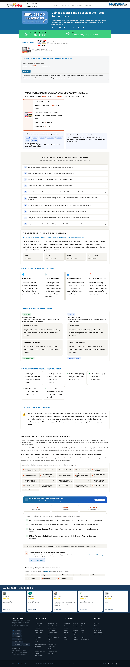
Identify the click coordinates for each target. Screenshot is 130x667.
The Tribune (38, 628)
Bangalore (75, 623)
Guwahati (66, 630)
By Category (64, 5)
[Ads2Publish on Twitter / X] (112, 663)
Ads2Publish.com (20, 663)
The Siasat (50, 649)
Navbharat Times (52, 651)
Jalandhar (66, 632)
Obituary (27, 644)
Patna (74, 637)
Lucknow (75, 635)
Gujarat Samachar (39, 646)
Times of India (38, 623)
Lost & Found (18, 644)
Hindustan (38, 635)
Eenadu (37, 639)
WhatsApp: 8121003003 (110, 1)
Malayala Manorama (40, 644)
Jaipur (74, 632)
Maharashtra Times (40, 651)
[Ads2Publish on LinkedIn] (116, 663)
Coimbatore (67, 628)
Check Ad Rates (77, 5)
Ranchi (65, 639)
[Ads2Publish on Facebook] (108, 663)
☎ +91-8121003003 (37, 560)
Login (126, 1)
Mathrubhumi (52, 644)
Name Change (18, 641)
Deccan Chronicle (52, 626)
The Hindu (37, 626)
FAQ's (95, 626)
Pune (82, 637)
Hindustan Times (52, 623)
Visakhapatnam (85, 639)
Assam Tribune (39, 630)
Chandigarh (76, 626)
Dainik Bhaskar (52, 630)
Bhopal (83, 623)
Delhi (74, 628)
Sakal (36, 642)
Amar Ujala (51, 635)
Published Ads (89, 5)
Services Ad (47, 571)
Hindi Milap (38, 637)
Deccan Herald (52, 628)
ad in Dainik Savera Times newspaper (73, 22)
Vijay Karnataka (39, 655)
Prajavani (37, 653)
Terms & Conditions (99, 635)
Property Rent (18, 639)
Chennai (83, 626)
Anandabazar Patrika (53, 637)
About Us (96, 623)
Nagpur (66, 637)
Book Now (26, 71)
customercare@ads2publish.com (85, 35)
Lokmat (50, 642)
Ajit (36, 649)
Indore (82, 630)
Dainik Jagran (38, 632)
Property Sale (18, 636)
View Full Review (6, 609)
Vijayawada (75, 639)
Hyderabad (75, 630)
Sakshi (49, 639)
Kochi (82, 632)
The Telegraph (52, 653)
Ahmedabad (67, 623)
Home (55, 5)
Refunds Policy (98, 632)
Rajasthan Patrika (52, 632)
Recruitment (18, 633)
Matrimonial (18, 630)
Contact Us (120, 1)
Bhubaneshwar (68, 626)
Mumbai (83, 635)
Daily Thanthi (51, 646)
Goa (82, 628)
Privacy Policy (98, 630)
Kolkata (66, 635)
